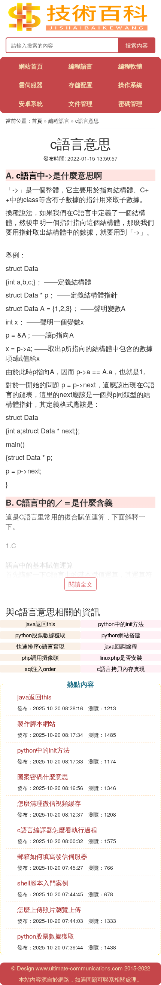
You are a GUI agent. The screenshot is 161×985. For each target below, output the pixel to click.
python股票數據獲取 (40, 635)
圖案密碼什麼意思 (42, 776)
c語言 (26, 175)
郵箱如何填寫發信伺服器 (52, 856)
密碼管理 (130, 103)
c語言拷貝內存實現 (121, 669)
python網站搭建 (120, 635)
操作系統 (130, 84)
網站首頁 (31, 66)
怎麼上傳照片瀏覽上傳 (49, 909)
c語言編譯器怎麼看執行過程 (57, 829)
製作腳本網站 (36, 723)
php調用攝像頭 (40, 657)
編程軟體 (130, 66)
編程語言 (80, 66)
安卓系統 (31, 103)
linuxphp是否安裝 (121, 657)
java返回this (40, 624)
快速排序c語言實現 (40, 646)
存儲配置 (80, 84)
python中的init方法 (121, 624)
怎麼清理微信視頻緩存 (49, 803)
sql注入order (40, 669)
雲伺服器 (31, 84)
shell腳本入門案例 (43, 882)
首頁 (37, 120)
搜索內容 (136, 45)
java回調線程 (120, 646)
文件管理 (80, 103)
